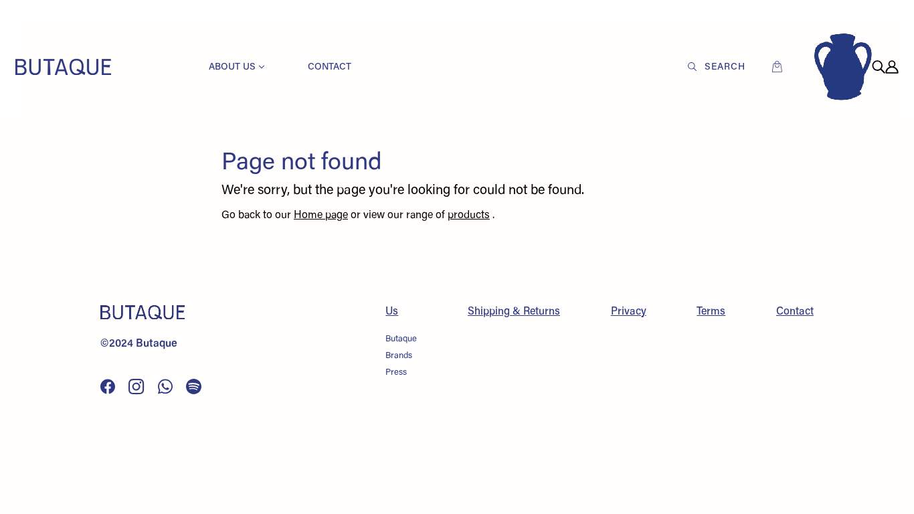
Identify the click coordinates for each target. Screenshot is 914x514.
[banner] (63, 67)
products (469, 215)
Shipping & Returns (514, 312)
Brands (398, 355)
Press (396, 372)
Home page (321, 215)
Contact (795, 312)
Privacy (628, 312)
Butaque (401, 339)
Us (391, 312)
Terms (711, 312)
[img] (878, 67)
